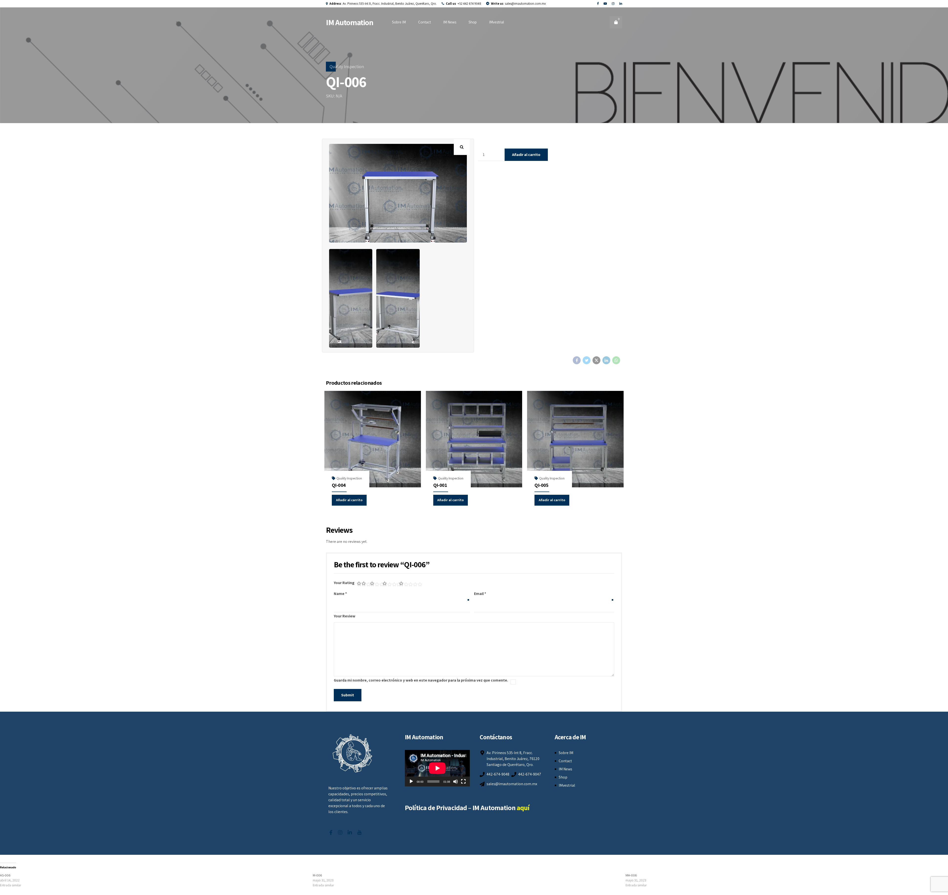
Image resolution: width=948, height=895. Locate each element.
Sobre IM (399, 22)
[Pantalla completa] (463, 781)
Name (340, 593)
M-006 (317, 875)
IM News (449, 22)
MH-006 (631, 875)
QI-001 (440, 485)
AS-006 (5, 875)
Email (480, 593)
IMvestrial (496, 22)
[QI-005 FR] (575, 439)
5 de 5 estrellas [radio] (409, 583)
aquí (523, 807)
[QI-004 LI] (372, 439)
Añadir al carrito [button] (349, 500)
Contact (424, 22)
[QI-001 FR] (474, 439)
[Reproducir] (411, 781)
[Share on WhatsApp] (616, 360)
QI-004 (339, 485)
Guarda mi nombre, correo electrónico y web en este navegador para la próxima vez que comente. (421, 680)
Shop (473, 22)
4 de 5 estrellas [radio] (390, 583)
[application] (437, 768)
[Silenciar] (455, 781)
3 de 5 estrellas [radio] (376, 583)
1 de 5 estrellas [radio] (359, 583)
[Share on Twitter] (587, 360)
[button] (462, 147)
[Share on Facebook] (577, 360)
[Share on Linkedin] (606, 360)
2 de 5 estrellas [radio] (366, 583)
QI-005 (541, 485)
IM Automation (350, 22)
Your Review (344, 616)
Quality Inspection (347, 66)
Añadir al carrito (526, 154)
